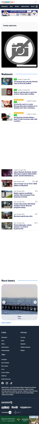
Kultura (17, 6)
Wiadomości (4, 6)
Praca (2, 369)
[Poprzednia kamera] (3, 302)
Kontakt (22, 340)
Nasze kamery (4, 366)
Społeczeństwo (25, 6)
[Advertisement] (19, 146)
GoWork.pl (3, 376)
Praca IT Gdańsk (5, 372)
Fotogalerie (4, 359)
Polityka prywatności (25, 347)
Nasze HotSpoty (5, 363)
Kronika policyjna (5, 350)
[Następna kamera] (35, 302)
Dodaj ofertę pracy (5, 379)
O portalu (23, 337)
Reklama (23, 350)
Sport (11, 6)
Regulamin (23, 344)
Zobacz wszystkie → (6, 323)
